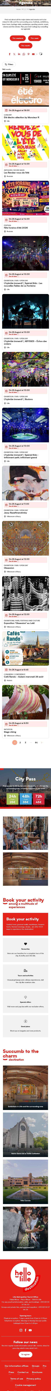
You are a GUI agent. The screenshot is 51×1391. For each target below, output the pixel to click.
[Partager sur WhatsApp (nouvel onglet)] (24, 54)
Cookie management (25, 1385)
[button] (41, 54)
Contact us (23, 1372)
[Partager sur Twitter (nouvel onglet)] (14, 54)
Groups (35, 1366)
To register (25, 1354)
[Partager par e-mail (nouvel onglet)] (33, 54)
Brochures (37, 1372)
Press (11, 1372)
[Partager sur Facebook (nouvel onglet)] (9, 54)
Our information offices (16, 1366)
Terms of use (16, 1378)
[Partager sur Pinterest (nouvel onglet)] (28, 54)
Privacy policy (34, 1378)
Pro (44, 1366)
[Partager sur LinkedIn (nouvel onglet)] (19, 54)
